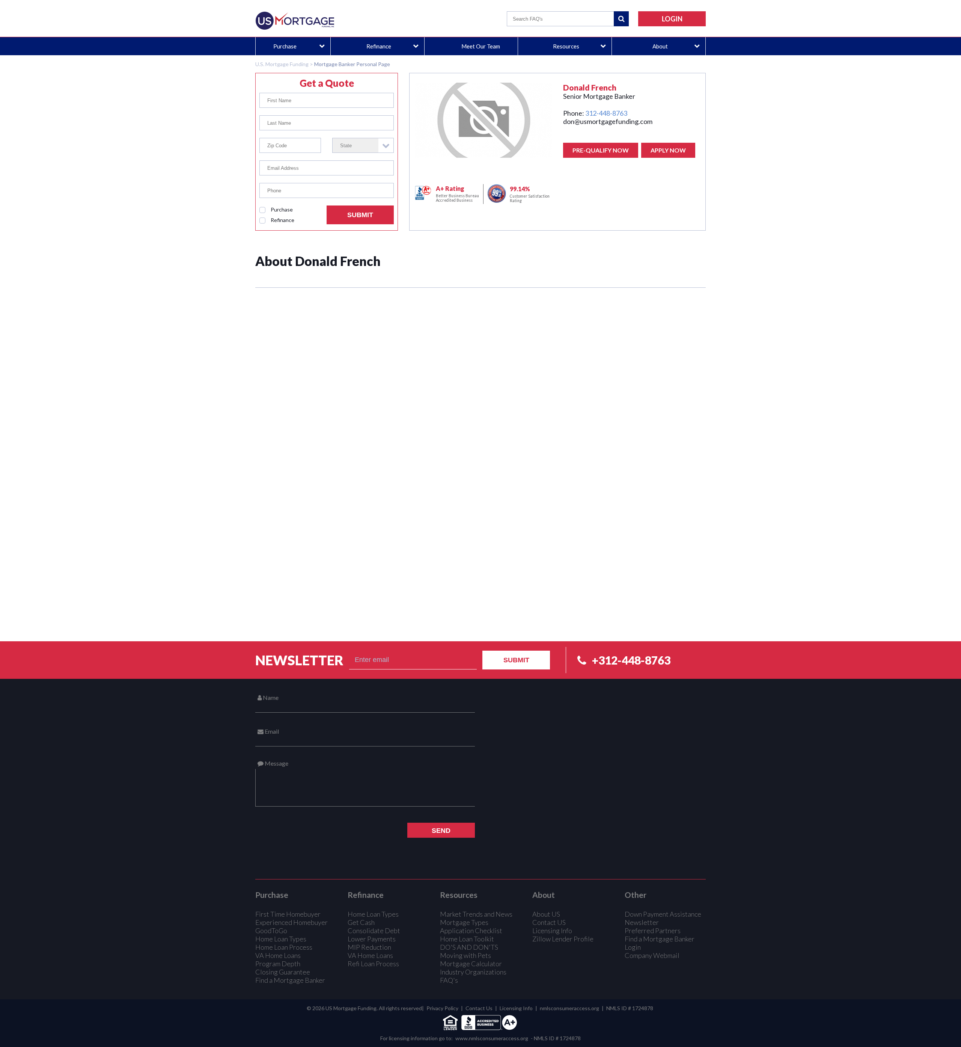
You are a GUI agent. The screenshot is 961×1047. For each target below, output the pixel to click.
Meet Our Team (480, 46)
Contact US (549, 922)
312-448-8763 (606, 113)
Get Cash (361, 922)
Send (441, 830)
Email (271, 731)
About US (546, 914)
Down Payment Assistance (663, 914)
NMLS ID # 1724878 (629, 1008)
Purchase (285, 46)
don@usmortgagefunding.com (607, 121)
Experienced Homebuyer (291, 922)
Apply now (668, 150)
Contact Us (479, 1008)
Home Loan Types (280, 939)
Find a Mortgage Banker (290, 980)
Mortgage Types (464, 922)
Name (270, 697)
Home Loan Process (283, 947)
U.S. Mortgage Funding (282, 64)
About (660, 46)
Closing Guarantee (282, 972)
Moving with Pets (465, 955)
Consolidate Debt (374, 930)
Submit (360, 215)
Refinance (378, 46)
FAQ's (449, 980)
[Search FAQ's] (621, 18)
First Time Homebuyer (288, 914)
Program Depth (277, 963)
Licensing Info (552, 930)
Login (633, 947)
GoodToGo (271, 930)
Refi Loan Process (373, 963)
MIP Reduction (369, 947)
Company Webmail (652, 955)
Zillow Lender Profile (562, 939)
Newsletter (299, 660)
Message (276, 763)
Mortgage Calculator (471, 963)
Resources (566, 46)
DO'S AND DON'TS (469, 947)
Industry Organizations (473, 972)
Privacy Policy (442, 1008)
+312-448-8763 (631, 660)
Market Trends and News (476, 914)
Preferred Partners (653, 930)
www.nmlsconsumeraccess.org (491, 1038)
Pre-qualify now (600, 150)
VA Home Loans (278, 955)
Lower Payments (372, 939)
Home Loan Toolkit (467, 939)
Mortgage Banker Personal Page (352, 64)
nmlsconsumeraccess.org (569, 1008)
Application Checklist (471, 930)
